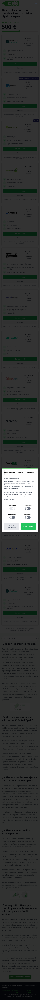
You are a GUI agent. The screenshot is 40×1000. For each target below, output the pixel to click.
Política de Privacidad (11, 494)
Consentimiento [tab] (9, 472)
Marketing (27, 514)
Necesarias (12, 505)
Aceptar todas (28, 526)
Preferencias (28, 505)
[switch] (12, 508)
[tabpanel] (20, 499)
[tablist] (20, 472)
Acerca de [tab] (30, 472)
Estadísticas (12, 514)
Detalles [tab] (20, 472)
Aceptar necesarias (12, 526)
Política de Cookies (26, 494)
